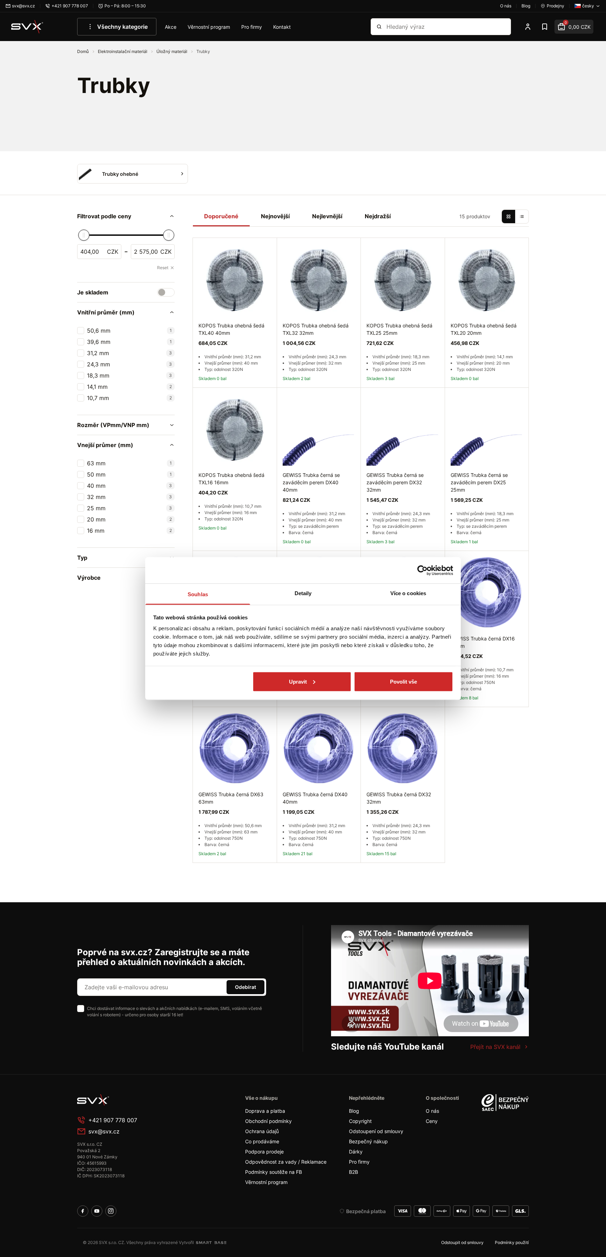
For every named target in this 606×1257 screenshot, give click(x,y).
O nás (432, 1111)
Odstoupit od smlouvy (462, 1242)
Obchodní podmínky (268, 1121)
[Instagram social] (110, 1211)
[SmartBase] (211, 1242)
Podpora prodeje (264, 1152)
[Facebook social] (82, 1211)
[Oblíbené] (545, 27)
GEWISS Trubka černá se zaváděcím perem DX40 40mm (311, 482)
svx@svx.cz (104, 1131)
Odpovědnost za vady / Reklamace (285, 1162)
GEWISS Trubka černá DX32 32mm (398, 798)
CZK (112, 251)
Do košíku (501, 715)
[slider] (83, 235)
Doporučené (221, 216)
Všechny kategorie (122, 26)
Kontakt (282, 27)
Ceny (432, 1121)
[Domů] (27, 26)
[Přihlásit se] (528, 27)
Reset (162, 267)
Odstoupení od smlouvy (376, 1131)
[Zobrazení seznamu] (521, 216)
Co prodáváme (262, 1141)
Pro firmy (251, 27)
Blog (354, 1111)
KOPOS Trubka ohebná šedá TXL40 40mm (231, 329)
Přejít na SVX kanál (495, 1046)
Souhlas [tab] (198, 594)
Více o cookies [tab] (408, 593)
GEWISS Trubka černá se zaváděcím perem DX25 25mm (479, 482)
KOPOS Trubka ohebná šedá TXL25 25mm (399, 329)
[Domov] (129, 1099)
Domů (83, 51)
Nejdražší (378, 216)
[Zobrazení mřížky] (508, 216)
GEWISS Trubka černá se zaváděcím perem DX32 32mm (395, 482)
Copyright (360, 1121)
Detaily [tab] (303, 593)
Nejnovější (275, 216)
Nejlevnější (327, 216)
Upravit (298, 681)
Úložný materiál (172, 51)
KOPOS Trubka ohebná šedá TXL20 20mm (484, 329)
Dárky (356, 1152)
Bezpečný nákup (368, 1141)
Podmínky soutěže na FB (273, 1172)
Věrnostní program (209, 27)
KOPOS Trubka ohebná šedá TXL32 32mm (316, 329)
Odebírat (245, 987)
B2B (353, 1172)
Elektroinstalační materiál (123, 51)
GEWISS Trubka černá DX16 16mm (483, 642)
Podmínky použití (512, 1242)
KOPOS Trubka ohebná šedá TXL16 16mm (231, 478)
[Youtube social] (96, 1211)
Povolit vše (403, 681)
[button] (126, 216)
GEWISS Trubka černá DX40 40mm (315, 798)
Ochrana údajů (262, 1131)
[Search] (379, 26)
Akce (170, 27)
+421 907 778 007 (112, 1120)
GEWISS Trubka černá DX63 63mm (230, 798)
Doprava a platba (265, 1111)
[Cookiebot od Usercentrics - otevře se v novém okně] (422, 570)
